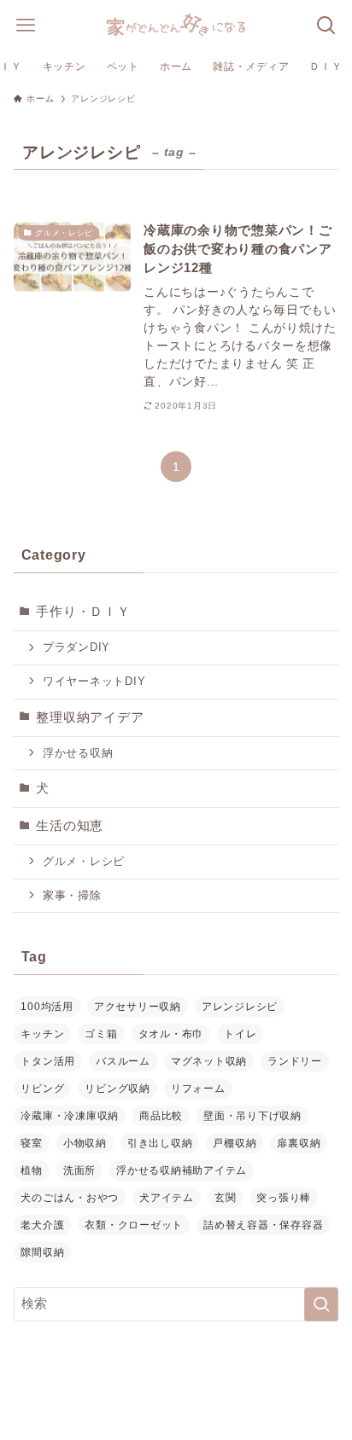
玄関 (225, 1198)
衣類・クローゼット (134, 1225)
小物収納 (85, 1143)
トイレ (240, 1034)
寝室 (31, 1143)
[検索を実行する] (321, 1304)
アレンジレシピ (240, 1007)
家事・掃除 (72, 895)
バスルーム (123, 1061)
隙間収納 (42, 1252)
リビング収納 (117, 1089)
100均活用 (47, 1007)
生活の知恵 (69, 826)
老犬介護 (42, 1225)
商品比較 (161, 1116)
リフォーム (198, 1089)
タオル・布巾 (170, 1034)
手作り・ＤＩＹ (83, 611)
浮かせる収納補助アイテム (181, 1170)
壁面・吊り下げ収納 (252, 1116)
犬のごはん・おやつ (70, 1198)
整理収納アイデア (90, 717)
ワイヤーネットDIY (94, 681)
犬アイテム (166, 1198)
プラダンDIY (76, 647)
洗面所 (79, 1170)
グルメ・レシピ (84, 861)
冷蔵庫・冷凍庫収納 (70, 1116)
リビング (42, 1089)
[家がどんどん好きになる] (176, 25)
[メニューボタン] (25, 25)
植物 (31, 1170)
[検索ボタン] (326, 25)
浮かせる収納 (78, 752)
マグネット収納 (209, 1061)
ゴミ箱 (101, 1034)
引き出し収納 (159, 1143)
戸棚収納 (234, 1143)
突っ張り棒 (283, 1198)
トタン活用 (48, 1061)
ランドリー (294, 1061)
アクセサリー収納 (137, 1007)
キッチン (42, 1034)
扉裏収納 (298, 1143)
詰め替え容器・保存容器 (263, 1225)
